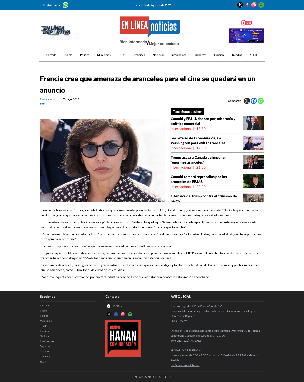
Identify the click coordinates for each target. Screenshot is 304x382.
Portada (51, 54)
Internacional (179, 54)
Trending (237, 54)
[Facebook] (254, 101)
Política (84, 54)
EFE (42, 104)
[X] (247, 101)
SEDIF (254, 54)
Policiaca (139, 54)
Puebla (68, 54)
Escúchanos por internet (185, 365)
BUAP (122, 54)
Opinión (219, 54)
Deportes (200, 54)
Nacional (158, 54)
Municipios (104, 54)
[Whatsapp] (261, 101)
